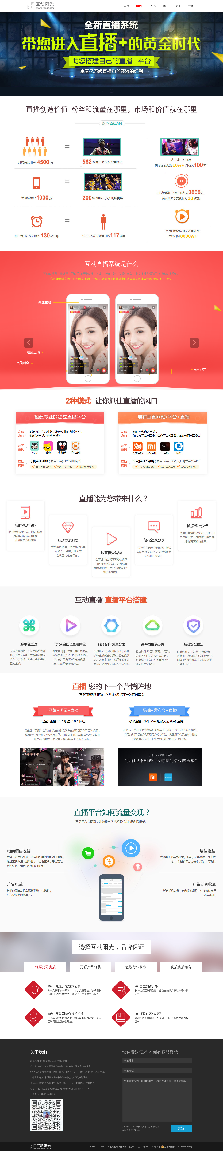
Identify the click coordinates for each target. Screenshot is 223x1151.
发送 (181, 1128)
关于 (178, 6)
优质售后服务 (181, 967)
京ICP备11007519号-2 (148, 1146)
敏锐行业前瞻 (135, 967)
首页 (126, 6)
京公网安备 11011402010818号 (178, 1146)
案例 (165, 6)
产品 (153, 6)
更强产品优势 (90, 967)
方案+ (191, 6)
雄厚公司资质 (45, 967)
